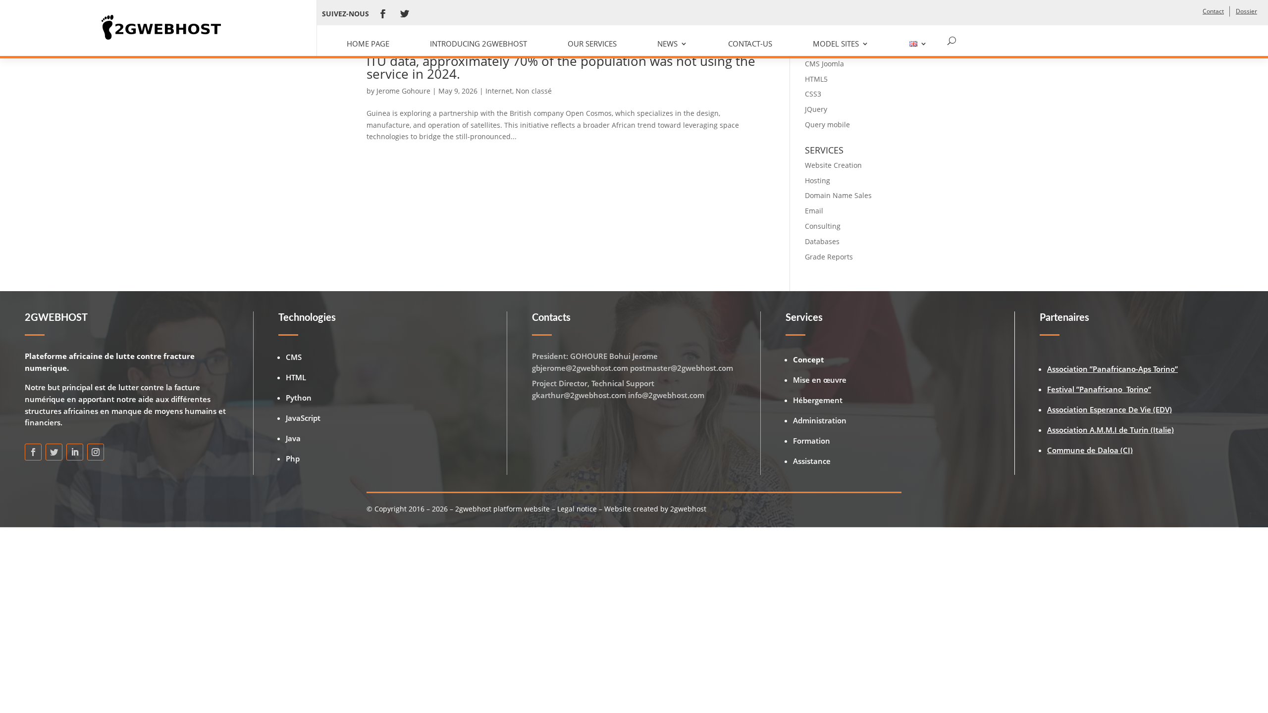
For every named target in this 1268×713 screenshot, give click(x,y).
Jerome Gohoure (403, 91)
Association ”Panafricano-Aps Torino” (1112, 369)
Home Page (368, 44)
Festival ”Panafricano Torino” (1099, 389)
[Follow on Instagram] (95, 452)
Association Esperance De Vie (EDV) (1109, 409)
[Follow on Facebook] (383, 14)
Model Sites (836, 44)
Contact (1213, 11)
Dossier (1246, 11)
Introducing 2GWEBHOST (478, 44)
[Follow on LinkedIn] (74, 452)
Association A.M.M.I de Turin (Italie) (1110, 430)
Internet (498, 91)
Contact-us (750, 44)
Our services (592, 44)
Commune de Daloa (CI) (1090, 450)
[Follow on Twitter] (405, 14)
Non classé (534, 91)
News (667, 44)
